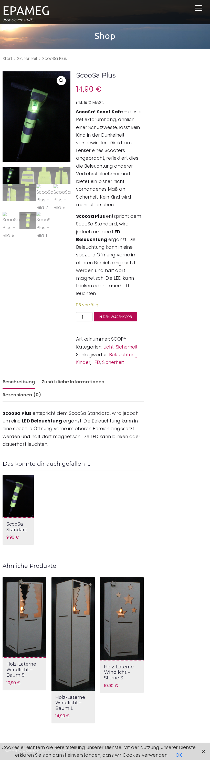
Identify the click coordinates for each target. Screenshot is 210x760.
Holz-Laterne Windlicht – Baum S (21, 669)
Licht (108, 347)
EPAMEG (26, 10)
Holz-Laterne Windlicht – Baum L (70, 702)
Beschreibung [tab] (19, 381)
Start (7, 58)
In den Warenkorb (115, 316)
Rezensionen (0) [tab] (22, 395)
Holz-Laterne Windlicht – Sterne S (119, 672)
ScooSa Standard (17, 527)
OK (179, 755)
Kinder (83, 362)
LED (96, 362)
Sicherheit (27, 58)
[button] (61, 80)
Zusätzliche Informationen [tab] (72, 381)
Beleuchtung (123, 354)
